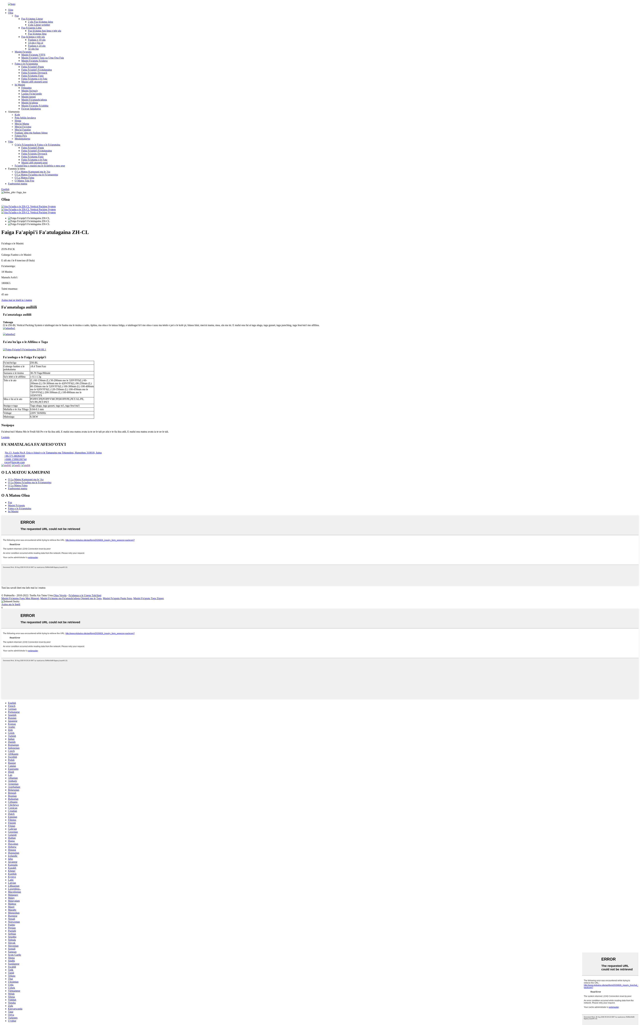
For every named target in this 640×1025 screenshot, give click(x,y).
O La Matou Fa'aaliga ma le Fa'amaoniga (36, 174)
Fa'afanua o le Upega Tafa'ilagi (85, 595)
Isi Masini (20, 84)
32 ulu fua (33, 48)
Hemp (18, 120)
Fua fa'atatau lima (37, 33)
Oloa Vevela (60, 595)
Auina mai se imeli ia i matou (16, 300)
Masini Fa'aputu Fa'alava (34, 60)
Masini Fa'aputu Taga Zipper (148, 598)
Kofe (17, 114)
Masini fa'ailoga (29, 102)
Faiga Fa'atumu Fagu (32, 75)
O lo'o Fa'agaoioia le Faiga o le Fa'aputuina (37, 144)
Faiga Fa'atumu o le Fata (34, 78)
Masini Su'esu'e (29, 90)
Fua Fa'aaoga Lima (31, 27)
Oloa (10, 12)
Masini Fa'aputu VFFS (33, 54)
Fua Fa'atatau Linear (32, 18)
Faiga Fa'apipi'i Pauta (32, 66)
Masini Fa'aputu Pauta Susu (117, 598)
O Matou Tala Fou (24, 180)
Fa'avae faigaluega (31, 108)
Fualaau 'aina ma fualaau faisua (31, 132)
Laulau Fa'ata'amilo (31, 93)
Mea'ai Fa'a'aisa (23, 126)
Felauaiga (26, 87)
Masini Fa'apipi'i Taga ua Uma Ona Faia (42, 57)
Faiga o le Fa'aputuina (26, 63)
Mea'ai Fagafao (23, 129)
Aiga (10, 9)
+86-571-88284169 (14, 456)
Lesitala (5, 437)
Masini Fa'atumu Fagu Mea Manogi (20, 598)
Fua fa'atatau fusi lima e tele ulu (44, 30)
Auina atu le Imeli (10, 604)
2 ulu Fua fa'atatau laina (40, 21)
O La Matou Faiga (24, 177)
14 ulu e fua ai (35, 42)
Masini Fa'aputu (23, 51)
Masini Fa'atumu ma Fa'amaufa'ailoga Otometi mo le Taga (71, 598)
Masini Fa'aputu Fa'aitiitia (34, 105)
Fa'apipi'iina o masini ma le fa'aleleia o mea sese (40, 165)
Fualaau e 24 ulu (37, 45)
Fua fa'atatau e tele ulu (33, 36)
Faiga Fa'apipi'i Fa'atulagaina (36, 69)
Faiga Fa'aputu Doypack (34, 72)
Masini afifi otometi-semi (34, 81)
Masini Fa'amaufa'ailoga (34, 99)
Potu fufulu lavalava (25, 117)
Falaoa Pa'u (21, 135)
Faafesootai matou (17, 183)
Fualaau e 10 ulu (37, 39)
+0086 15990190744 (15, 459)
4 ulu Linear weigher (39, 24)
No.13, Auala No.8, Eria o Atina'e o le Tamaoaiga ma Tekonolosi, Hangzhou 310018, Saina (53, 452)
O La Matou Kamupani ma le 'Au (32, 171)
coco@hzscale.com (14, 462)
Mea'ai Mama (22, 123)
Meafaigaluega (22, 138)
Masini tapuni (28, 96)
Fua (17, 15)
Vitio (10, 141)
